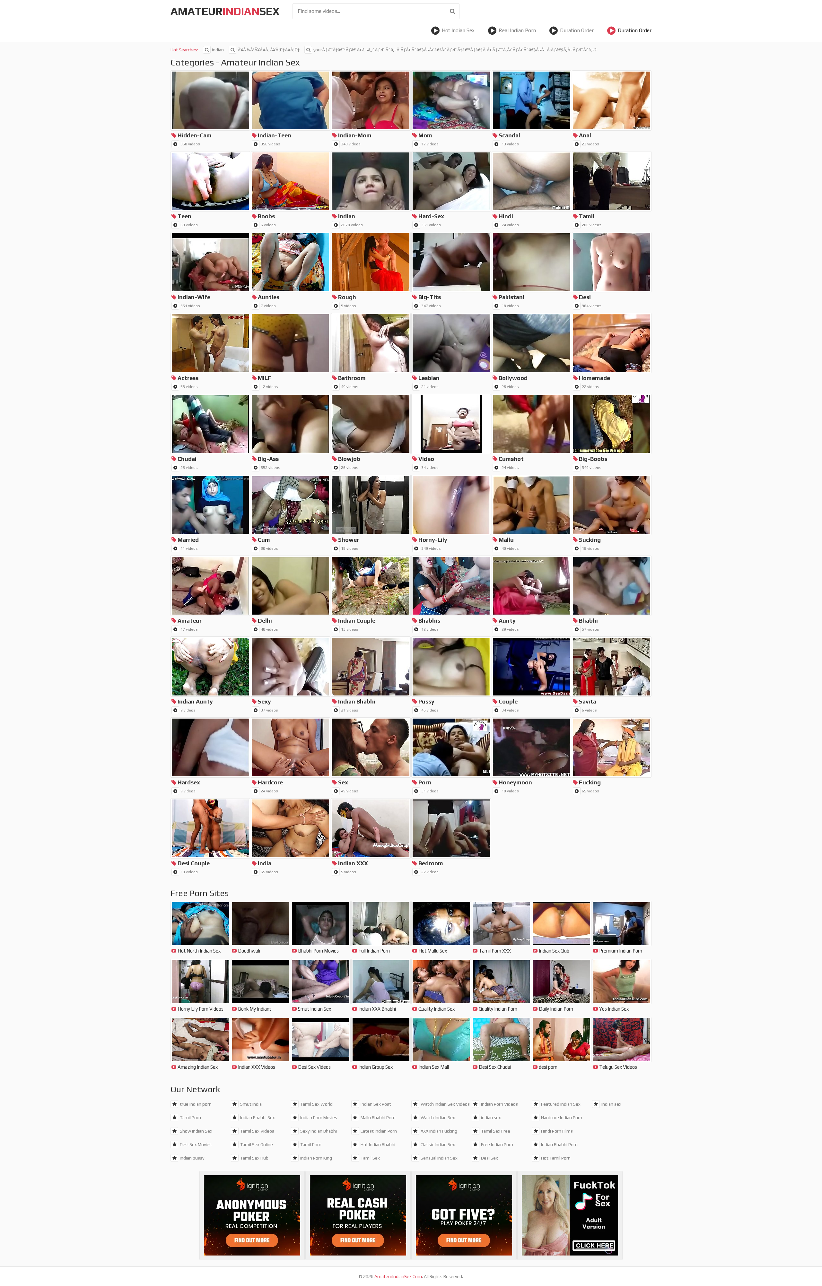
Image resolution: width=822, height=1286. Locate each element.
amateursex (225, 11)
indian (218, 49)
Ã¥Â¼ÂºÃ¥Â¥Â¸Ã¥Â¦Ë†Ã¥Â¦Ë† (269, 49)
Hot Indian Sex (458, 30)
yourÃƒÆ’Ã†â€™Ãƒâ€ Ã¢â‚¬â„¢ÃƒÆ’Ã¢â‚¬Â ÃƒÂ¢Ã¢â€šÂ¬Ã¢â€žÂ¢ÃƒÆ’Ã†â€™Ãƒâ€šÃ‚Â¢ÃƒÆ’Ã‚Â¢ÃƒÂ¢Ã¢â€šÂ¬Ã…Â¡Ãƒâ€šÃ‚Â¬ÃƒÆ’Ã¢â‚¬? (455, 49)
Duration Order (577, 30)
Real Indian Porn (517, 30)
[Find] (452, 11)
